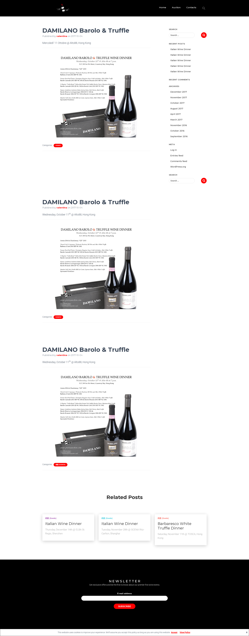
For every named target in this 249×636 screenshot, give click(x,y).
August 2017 (176, 108)
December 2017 (178, 92)
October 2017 (177, 103)
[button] (204, 8)
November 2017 (178, 97)
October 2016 (177, 131)
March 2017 (176, 119)
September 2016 (179, 136)
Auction (176, 7)
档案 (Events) (60, 464)
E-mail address (124, 593)
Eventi (58, 145)
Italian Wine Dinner (180, 49)
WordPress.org (178, 166)
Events (58, 317)
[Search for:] (185, 35)
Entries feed (176, 155)
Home (162, 7)
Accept (174, 632)
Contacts (191, 7)
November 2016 (178, 125)
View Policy (185, 632)
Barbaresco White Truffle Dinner (174, 525)
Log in (173, 150)
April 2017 (175, 114)
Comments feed (178, 161)
